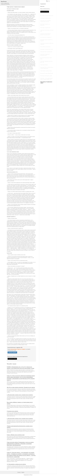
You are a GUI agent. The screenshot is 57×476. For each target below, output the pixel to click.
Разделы (22, 472)
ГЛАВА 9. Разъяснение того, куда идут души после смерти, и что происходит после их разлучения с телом (20, 367)
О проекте (19, 472)
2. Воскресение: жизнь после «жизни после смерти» (20, 394)
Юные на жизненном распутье (45, 8)
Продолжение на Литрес (44, 11)
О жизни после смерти (12, 411)
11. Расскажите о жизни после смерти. (16, 464)
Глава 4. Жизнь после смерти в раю (15, 434)
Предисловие (42, 6)
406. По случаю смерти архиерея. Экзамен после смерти (21, 387)
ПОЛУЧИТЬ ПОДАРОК (12, 352)
